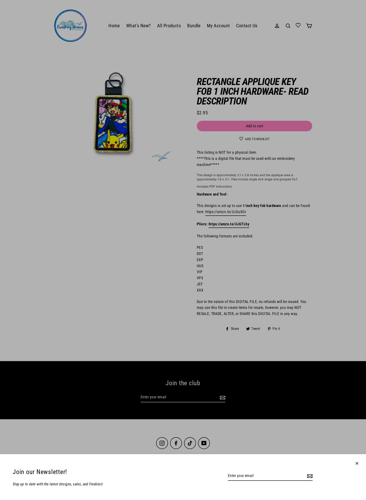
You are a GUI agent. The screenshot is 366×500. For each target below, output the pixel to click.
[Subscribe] (309, 476)
